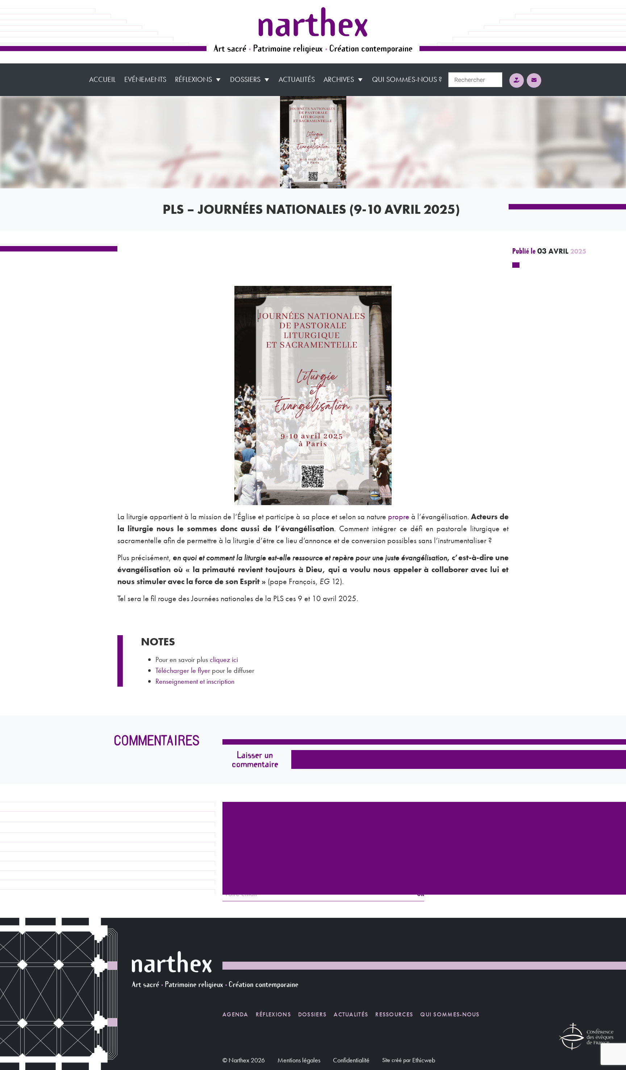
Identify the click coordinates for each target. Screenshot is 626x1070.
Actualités (297, 79)
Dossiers (245, 79)
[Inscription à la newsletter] (534, 80)
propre (398, 516)
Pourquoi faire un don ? (424, 880)
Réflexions (193, 79)
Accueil (102, 79)
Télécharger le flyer (182, 670)
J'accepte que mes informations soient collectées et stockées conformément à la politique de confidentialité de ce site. (413, 783)
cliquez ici (224, 659)
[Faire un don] (516, 80)
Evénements (145, 79)
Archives (339, 79)
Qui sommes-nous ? (407, 79)
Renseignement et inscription (195, 681)
